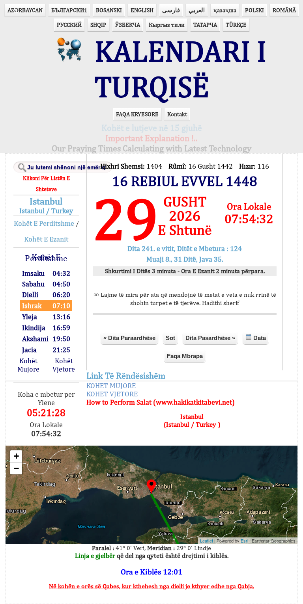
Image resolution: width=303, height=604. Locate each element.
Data (259, 338)
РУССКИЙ (69, 24)
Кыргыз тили (167, 24)
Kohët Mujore (28, 365)
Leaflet (206, 540)
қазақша (224, 10)
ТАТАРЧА (205, 24)
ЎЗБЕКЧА (127, 24)
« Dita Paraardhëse (129, 338)
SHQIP (98, 24)
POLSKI (254, 10)
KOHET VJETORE (112, 394)
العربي (197, 10)
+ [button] (16, 456)
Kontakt (177, 114)
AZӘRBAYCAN (25, 10)
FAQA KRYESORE (137, 114)
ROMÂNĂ (284, 10)
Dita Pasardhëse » (210, 338)
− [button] (16, 468)
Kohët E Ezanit (46, 239)
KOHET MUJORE (111, 385)
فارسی (171, 10)
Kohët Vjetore (63, 365)
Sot (170, 338)
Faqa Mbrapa (185, 356)
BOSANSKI (109, 10)
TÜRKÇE (236, 24)
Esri (244, 540)
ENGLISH (142, 10)
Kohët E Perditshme (44, 223)
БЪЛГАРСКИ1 (69, 10)
